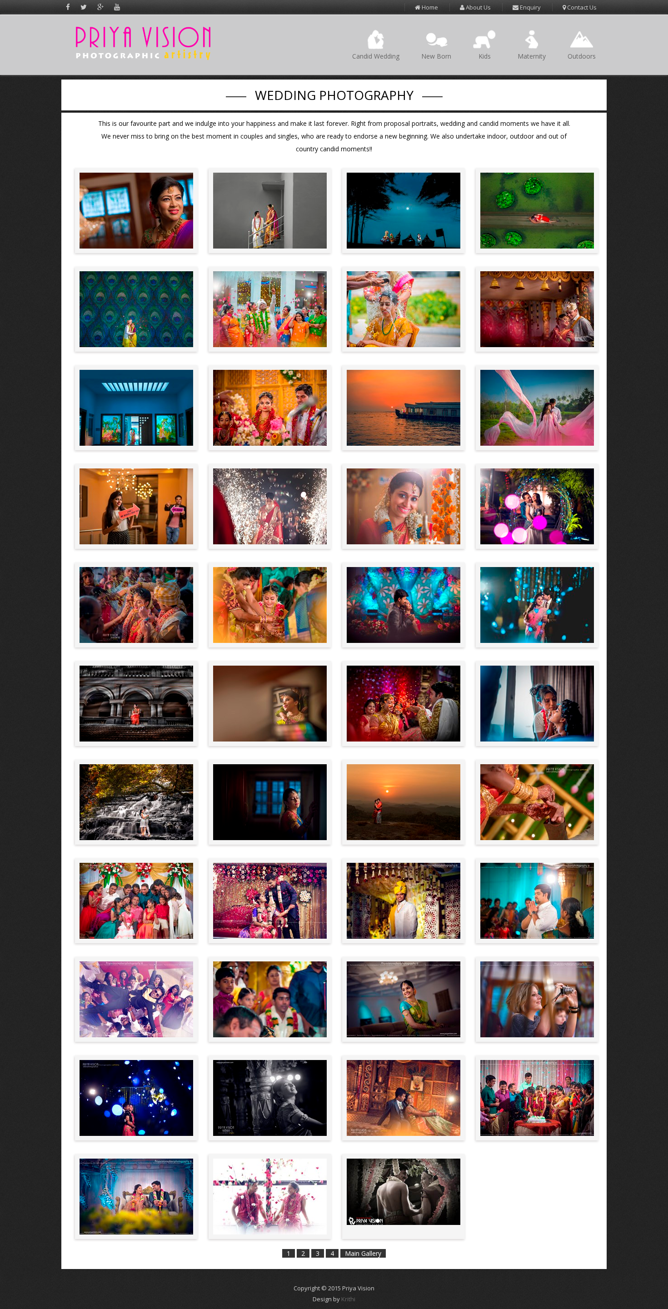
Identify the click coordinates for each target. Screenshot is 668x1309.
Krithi (348, 1299)
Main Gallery (363, 1253)
